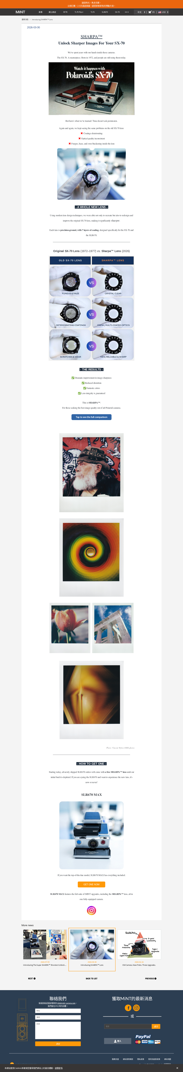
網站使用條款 (128, 1059)
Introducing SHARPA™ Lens (92, 965)
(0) (153, 12)
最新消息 (25, 19)
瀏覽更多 (59, 1068)
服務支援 (115, 1059)
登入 (119, 1041)
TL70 (93, 12)
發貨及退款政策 (154, 1059)
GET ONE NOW (91, 884)
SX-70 (117, 12)
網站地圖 (167, 1059)
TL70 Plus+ (79, 12)
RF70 (65, 12)
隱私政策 (140, 1059)
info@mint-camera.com (66, 1003)
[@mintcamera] (136, 1010)
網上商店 (52, 12)
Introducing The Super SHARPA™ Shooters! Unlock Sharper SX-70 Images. (53, 965)
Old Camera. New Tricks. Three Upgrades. (139, 965)
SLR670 (105, 12)
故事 (40, 12)
